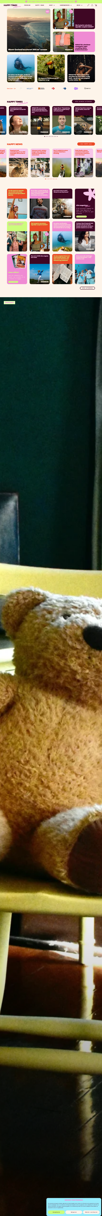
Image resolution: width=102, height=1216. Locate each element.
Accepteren (56, 1212)
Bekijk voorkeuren (91, 1212)
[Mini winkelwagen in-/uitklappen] (96, 5)
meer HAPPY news (86, 144)
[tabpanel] (18, 120)
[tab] (44, 136)
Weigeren (74, 1212)
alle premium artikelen (83, 101)
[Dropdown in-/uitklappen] (54, 5)
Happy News (39, 5)
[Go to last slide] (2, 120)
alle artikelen (87, 288)
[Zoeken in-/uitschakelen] (88, 5)
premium (27, 5)
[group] (28, 88)
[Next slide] (100, 120)
